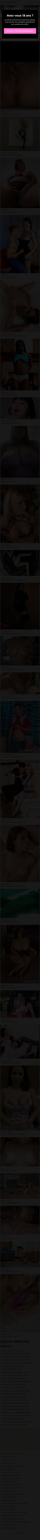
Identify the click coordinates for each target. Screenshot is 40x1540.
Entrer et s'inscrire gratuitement (20, 31)
